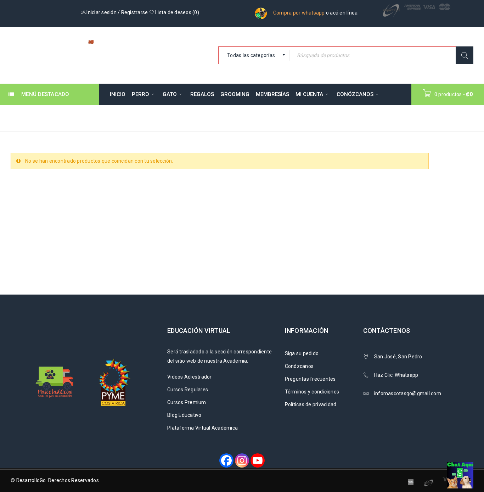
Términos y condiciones (312, 392)
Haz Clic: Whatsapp (397, 375)
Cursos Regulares (187, 389)
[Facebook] (226, 460)
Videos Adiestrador (189, 377)
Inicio (345, 117)
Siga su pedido (302, 353)
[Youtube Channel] (258, 460)
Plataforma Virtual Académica (202, 428)
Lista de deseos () (176, 12)
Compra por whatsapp (299, 13)
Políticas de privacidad (311, 404)
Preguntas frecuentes (310, 379)
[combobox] (254, 55)
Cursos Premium (186, 402)
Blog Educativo (184, 415)
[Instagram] (242, 460)
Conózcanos (299, 366)
